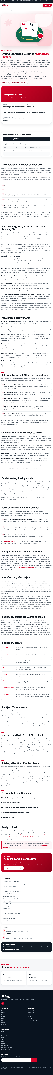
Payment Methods (31, 1010)
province (44, 835)
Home (2, 10)
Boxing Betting (31, 1018)
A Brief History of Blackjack (8, 903)
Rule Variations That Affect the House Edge (12, 891)
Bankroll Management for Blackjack (10, 898)
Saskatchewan (4, 1039)
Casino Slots (4, 1010)
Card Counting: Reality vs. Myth (9, 896)
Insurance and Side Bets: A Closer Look (11, 913)
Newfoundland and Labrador (7, 1047)
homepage (23, 835)
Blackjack (3, 1012)
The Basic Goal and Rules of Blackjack (11, 881)
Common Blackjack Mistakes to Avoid (11, 893)
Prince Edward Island (5, 1049)
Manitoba (3, 1041)
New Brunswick (4, 1045)
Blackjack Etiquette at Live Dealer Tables (11, 906)
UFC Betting (30, 1016)
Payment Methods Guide (15, 78)
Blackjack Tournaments (8, 910)
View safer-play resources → (11, 949)
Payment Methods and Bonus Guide (24, 567)
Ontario (2, 1031)
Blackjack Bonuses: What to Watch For (11, 901)
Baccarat (3, 1022)
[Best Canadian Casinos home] (8, 5)
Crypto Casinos (31, 1012)
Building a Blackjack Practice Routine (10, 915)
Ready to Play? (6, 920)
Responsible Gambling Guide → (13, 868)
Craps (2, 1018)
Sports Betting (31, 1014)
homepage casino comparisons (18, 76)
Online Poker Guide (14, 837)
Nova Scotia (3, 1043)
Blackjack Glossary (7, 908)
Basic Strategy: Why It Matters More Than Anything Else (15, 884)
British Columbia (4, 1035)
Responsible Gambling (10, 541)
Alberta (2, 1033)
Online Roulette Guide (27, 837)
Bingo (2, 1020)
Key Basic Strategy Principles (10, 886)
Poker (2, 1014)
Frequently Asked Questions (9, 918)
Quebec (3, 1037)
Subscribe (34, 1059)
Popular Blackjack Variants (8, 888)
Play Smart (47, 5)
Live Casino (3, 1024)
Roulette (3, 1016)
